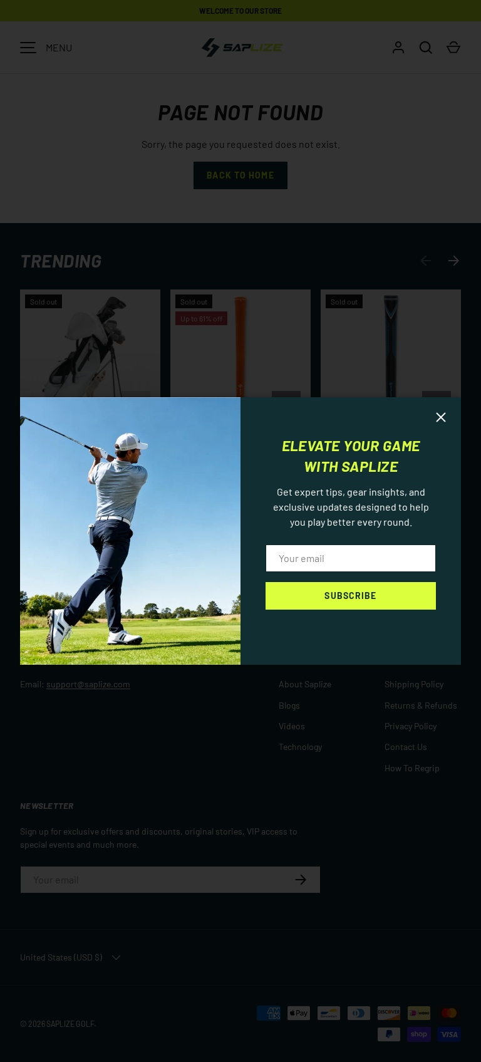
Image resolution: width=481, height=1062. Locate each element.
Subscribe (350, 595)
